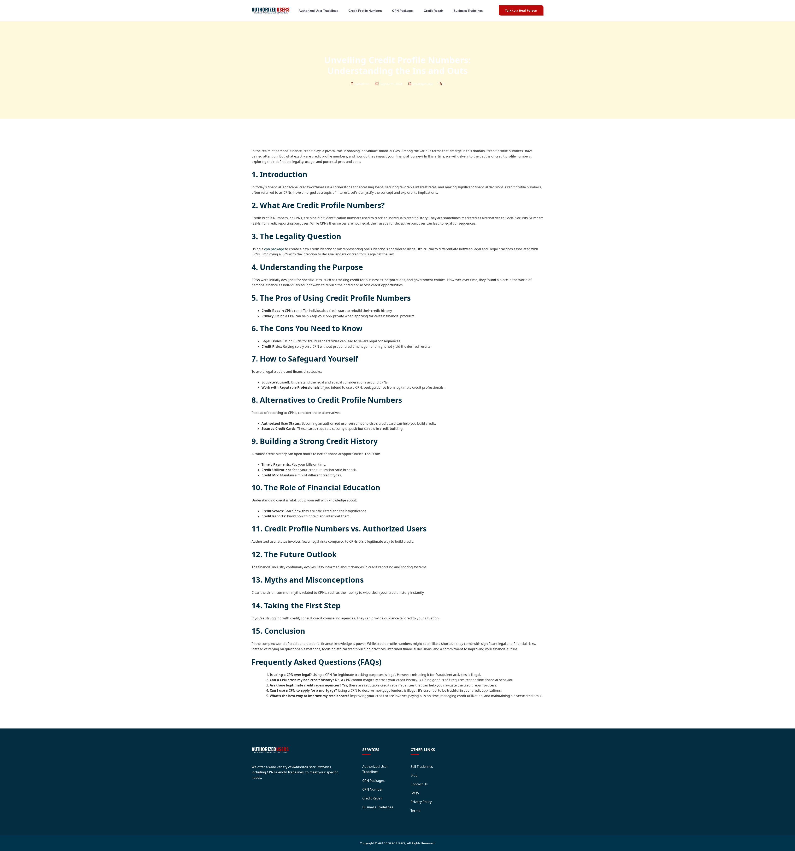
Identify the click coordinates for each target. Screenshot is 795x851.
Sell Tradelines (422, 766)
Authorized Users (391, 843)
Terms (415, 810)
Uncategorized (422, 83)
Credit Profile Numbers (365, 10)
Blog (414, 775)
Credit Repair (433, 10)
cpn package (274, 249)
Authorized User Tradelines (318, 10)
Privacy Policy (421, 801)
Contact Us (419, 784)
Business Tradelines (468, 10)
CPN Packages (402, 10)
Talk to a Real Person (521, 10)
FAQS (415, 793)
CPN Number (372, 789)
